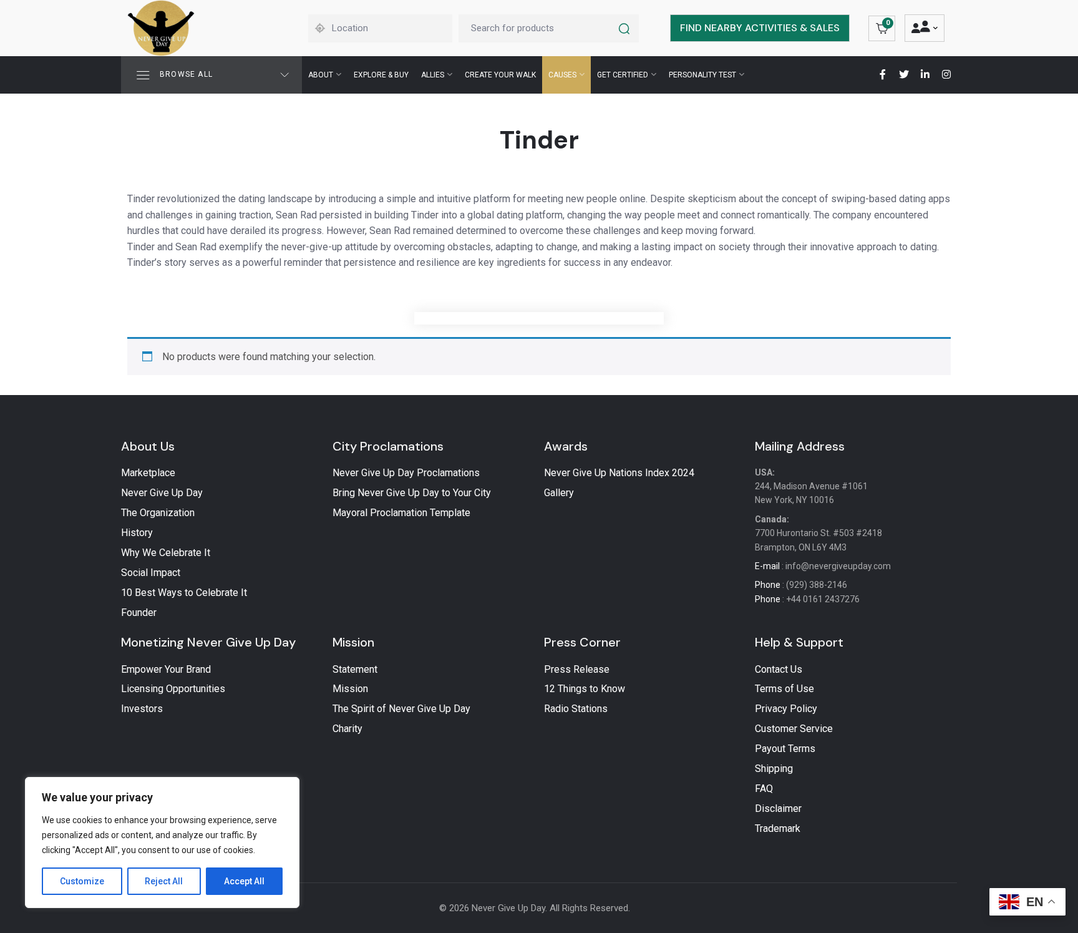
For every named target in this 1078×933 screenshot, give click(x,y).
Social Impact (150, 573)
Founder (139, 612)
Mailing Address (800, 446)
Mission (353, 642)
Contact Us (778, 669)
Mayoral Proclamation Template (401, 513)
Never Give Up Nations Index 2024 (619, 473)
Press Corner (582, 642)
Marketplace (148, 473)
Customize (82, 881)
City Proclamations (388, 446)
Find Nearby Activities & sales (760, 27)
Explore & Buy (381, 75)
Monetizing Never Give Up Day (208, 642)
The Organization (158, 513)
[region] (162, 842)
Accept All (244, 881)
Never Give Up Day (162, 493)
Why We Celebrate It (165, 553)
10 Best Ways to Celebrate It (184, 592)
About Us (148, 446)
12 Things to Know (584, 689)
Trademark (777, 828)
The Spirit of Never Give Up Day (401, 709)
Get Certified (622, 75)
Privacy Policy (786, 709)
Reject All (164, 881)
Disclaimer (778, 808)
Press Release (576, 669)
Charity (347, 729)
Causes (562, 75)
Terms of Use (784, 689)
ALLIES (432, 75)
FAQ (764, 788)
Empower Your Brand (166, 669)
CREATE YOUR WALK (500, 75)
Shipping (774, 768)
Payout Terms (785, 749)
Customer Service (794, 729)
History (137, 533)
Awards (566, 446)
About (320, 75)
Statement (355, 669)
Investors (142, 709)
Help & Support (799, 642)
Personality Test (702, 75)
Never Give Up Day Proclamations (406, 473)
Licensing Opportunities (173, 689)
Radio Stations (576, 709)
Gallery (559, 493)
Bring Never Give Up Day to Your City (412, 493)
